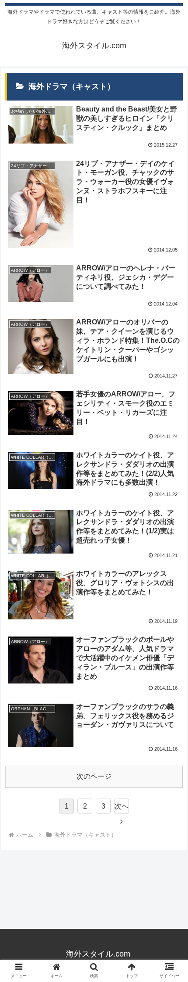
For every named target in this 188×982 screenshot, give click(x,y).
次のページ (94, 776)
